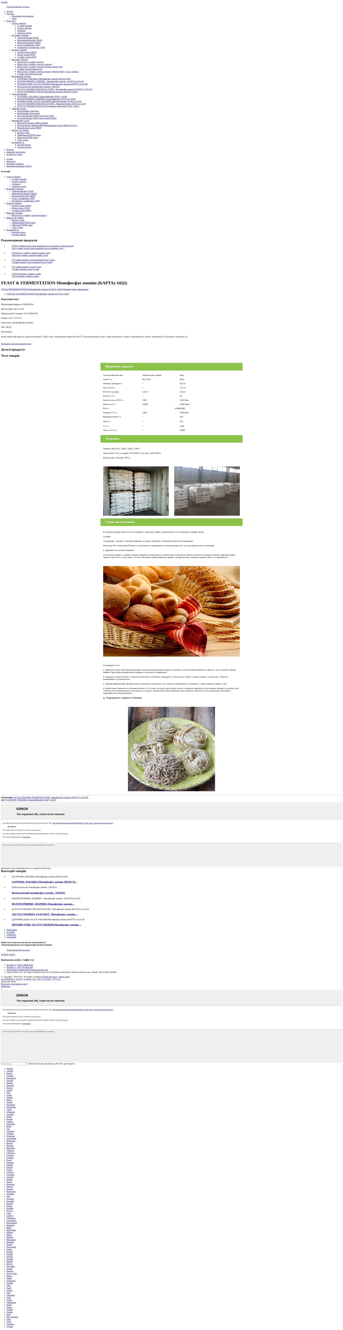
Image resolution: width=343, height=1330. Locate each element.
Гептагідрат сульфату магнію (30, 62)
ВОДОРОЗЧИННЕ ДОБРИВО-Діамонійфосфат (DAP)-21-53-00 (46, 99)
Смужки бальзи (24, 147)
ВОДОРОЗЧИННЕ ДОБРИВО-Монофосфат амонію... (43, 904)
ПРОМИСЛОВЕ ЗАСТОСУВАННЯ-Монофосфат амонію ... (46, 924)
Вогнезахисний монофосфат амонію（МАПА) (38, 86)
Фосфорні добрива (20, 35)
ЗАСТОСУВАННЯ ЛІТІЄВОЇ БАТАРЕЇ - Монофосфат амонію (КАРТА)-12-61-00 (54, 89)
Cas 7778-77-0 (38, 979)
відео (14, 18)
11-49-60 (27, 979)
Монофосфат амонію (21, 76)
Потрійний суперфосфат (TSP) (31, 47)
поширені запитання (15, 152)
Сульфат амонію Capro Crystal (25, 269)
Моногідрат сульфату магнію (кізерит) (34, 64)
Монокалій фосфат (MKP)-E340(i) (32, 123)
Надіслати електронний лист (14, 984)
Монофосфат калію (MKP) (29, 128)
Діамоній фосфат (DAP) (28, 38)
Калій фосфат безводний (28, 113)
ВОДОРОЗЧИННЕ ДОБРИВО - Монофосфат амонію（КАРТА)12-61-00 (50, 81)
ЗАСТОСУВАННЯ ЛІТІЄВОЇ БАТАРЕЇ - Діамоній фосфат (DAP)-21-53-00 (51, 104)
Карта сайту (64, 977)
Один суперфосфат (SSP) (28, 45)
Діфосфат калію (19, 108)
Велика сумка (23, 133)
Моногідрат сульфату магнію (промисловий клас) (40, 67)
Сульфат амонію (24, 26)
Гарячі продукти (49, 977)
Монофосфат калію (20, 121)
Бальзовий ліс (18, 142)
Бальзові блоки (24, 145)
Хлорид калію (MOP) (27, 52)
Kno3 (48, 979)
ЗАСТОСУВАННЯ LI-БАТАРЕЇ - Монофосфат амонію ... (45, 914)
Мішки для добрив (20, 130)
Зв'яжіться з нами (14, 154)
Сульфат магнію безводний (29, 69)
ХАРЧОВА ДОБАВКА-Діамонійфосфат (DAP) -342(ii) (42, 96)
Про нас (10, 14)
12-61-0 (19, 979)
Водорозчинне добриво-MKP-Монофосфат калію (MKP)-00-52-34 (47, 125)
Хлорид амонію (24, 28)
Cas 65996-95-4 (8, 979)
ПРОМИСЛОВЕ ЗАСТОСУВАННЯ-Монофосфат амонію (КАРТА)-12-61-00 (52, 84)
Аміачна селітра (24, 33)
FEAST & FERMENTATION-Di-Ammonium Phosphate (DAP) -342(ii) (48, 106)
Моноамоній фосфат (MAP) (29, 40)
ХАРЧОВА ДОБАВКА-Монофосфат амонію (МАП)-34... (44, 881)
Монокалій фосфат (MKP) (29, 43)
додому (9, 11)
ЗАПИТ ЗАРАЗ (8, 954)
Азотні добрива (19, 23)
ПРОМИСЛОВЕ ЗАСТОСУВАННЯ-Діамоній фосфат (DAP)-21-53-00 (49, 101)
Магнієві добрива (20, 59)
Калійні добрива (19, 50)
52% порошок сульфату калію (25, 276)
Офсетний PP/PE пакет (27, 137)
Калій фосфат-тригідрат (28, 111)
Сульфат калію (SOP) (26, 57)
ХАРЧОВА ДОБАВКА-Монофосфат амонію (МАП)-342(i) (44, 79)
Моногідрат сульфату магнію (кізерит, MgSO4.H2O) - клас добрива (48, 71)
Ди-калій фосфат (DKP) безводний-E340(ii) (37, 118)
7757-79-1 (56, 979)
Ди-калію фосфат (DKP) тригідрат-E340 (35, 116)
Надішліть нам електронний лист (16, 344)
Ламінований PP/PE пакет (29, 135)
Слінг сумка (22, 140)
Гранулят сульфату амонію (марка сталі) (30, 255)
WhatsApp (5, 986)
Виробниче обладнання (22, 16)
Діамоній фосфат (19, 94)
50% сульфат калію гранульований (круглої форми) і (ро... (38, 248)
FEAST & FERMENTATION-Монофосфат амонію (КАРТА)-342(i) (47, 92)
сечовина (21, 30)
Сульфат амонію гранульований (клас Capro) (32, 262)
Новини (10, 149)
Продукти (11, 21)
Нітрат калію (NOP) (26, 55)
